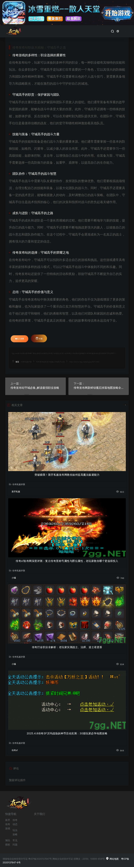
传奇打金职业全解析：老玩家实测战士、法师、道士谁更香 (67, 647)
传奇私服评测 (26, 362)
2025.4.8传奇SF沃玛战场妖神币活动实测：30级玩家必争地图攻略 (67, 733)
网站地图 (114, 858)
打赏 (41, 339)
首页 (17, 362)
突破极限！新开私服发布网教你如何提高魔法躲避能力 (67, 474)
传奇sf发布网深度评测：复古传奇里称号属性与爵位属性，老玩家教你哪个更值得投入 (67, 561)
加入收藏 (20, 339)
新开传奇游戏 (7, 824)
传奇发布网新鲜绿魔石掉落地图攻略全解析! (99, 387)
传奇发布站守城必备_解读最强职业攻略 (34, 387)
